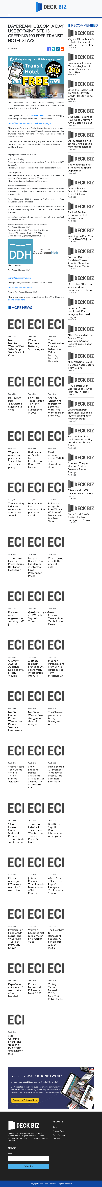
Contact (56, 1138)
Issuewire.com (37, 116)
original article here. (16, 300)
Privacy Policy (59, 1131)
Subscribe (28, 1166)
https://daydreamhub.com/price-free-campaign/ (29, 123)
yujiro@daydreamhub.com (19, 278)
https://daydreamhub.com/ (20, 287)
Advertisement (59, 1135)
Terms (55, 1127)
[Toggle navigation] (9, 15)
